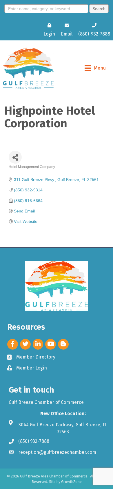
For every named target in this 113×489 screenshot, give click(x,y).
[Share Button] (15, 157)
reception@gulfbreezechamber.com (57, 452)
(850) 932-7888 (33, 441)
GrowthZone (71, 481)
